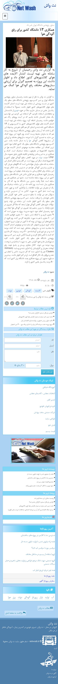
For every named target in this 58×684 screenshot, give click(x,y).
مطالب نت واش (44, 608)
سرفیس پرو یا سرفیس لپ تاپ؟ (43, 548)
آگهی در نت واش (51, 673)
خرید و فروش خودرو (47, 406)
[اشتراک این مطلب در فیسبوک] (22, 304)
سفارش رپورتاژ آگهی (46, 581)
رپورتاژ (34, 597)
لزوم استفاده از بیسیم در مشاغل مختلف (40, 554)
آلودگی (28, 290)
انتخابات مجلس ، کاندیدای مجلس (42, 393)
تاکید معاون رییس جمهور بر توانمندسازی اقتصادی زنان (37, 320)
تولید (47, 597)
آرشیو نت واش (52, 676)
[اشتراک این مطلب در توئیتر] (17, 304)
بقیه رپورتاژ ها (49, 576)
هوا (30, 140)
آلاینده (37, 290)
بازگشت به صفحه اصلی (14, 613)
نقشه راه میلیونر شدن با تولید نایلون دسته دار (40, 474)
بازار (41, 597)
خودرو (16, 110)
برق (14, 597)
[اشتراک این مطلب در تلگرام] (12, 304)
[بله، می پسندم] (23, 296)
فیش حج (51, 425)
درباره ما (53, 669)
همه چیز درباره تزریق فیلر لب (44, 570)
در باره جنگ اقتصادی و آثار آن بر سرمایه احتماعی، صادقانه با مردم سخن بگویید (30, 510)
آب (52, 597)
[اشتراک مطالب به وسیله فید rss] (6, 304)
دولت (40, 157)
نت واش (50, 5)
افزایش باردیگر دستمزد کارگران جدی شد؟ (40, 313)
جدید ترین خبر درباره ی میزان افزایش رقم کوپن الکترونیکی (35, 317)
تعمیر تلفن (51, 399)
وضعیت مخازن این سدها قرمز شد (43, 498)
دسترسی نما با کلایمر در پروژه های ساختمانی (40, 478)
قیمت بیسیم (50, 431)
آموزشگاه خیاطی (49, 387)
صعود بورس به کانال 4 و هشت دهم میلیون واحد (39, 486)
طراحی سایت (50, 418)
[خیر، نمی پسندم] (9, 296)
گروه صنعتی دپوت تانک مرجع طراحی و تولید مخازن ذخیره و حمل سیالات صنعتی (30, 562)
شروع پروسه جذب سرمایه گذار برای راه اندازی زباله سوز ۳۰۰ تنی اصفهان (32, 324)
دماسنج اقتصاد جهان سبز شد (45, 482)
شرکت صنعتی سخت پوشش (44, 412)
